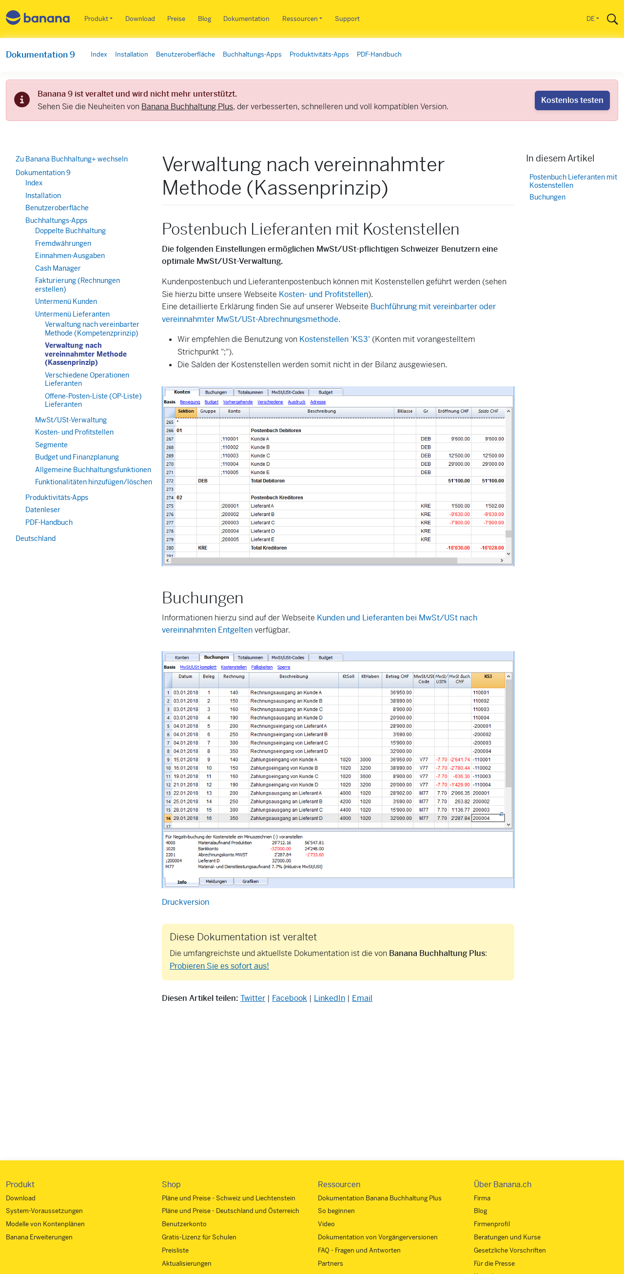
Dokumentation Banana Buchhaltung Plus (380, 1198)
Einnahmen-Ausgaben (70, 255)
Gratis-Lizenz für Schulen (199, 1237)
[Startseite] (38, 19)
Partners (330, 1263)
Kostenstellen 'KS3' (334, 339)
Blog (204, 19)
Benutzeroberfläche (185, 54)
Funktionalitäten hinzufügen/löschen (93, 482)
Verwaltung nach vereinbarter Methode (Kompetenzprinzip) (92, 329)
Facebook (289, 998)
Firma (482, 1198)
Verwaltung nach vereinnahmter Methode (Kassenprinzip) (86, 354)
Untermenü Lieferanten (72, 314)
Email (362, 998)
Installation (131, 54)
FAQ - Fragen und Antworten (359, 1250)
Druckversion (185, 902)
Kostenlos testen (572, 100)
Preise (176, 19)
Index (99, 54)
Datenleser (42, 509)
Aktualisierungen (187, 1263)
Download (140, 19)
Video (326, 1224)
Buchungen (547, 198)
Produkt (96, 19)
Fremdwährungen (63, 243)
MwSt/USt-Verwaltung (71, 420)
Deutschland (36, 538)
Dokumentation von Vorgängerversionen (378, 1237)
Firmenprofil (492, 1224)
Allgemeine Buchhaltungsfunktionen (93, 469)
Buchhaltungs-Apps (252, 54)
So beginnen (336, 1211)
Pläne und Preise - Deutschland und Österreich (230, 1211)
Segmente (51, 444)
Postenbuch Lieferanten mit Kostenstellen (573, 181)
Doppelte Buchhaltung (70, 230)
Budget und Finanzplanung (77, 457)
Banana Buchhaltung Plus (187, 106)
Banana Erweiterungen (39, 1237)
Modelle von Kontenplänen (45, 1224)
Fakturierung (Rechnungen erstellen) (77, 285)
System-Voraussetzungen (44, 1211)
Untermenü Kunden (66, 301)
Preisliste (175, 1250)
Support (347, 19)
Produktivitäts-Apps (319, 54)
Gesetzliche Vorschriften (510, 1250)
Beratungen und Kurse (507, 1237)
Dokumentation (246, 19)
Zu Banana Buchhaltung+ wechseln (72, 159)
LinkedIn (329, 998)
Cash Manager (58, 268)
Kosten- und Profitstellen (323, 294)
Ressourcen (300, 19)
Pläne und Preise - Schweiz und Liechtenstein (228, 1198)
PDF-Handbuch (379, 54)
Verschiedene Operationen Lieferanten (87, 379)
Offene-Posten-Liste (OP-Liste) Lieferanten (93, 400)
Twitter (252, 998)
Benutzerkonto (184, 1224)
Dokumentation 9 (40, 54)
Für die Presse (494, 1263)
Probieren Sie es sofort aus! (219, 966)
